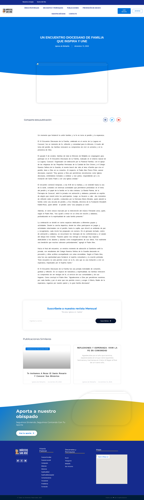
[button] (105, 120)
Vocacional (44, 481)
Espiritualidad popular (47, 475)
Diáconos (44, 469)
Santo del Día (41, 2)
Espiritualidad (45, 472)
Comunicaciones (46, 478)
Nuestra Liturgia (28, 2)
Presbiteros (44, 484)
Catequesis (44, 463)
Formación (44, 486)
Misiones (44, 466)
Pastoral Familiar (46, 457)
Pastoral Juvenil (46, 460)
